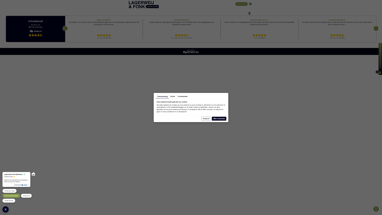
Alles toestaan (219, 119)
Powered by (17, 185)
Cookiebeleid (183, 96)
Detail (172, 96)
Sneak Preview (9, 200)
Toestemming (162, 96)
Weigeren (206, 119)
